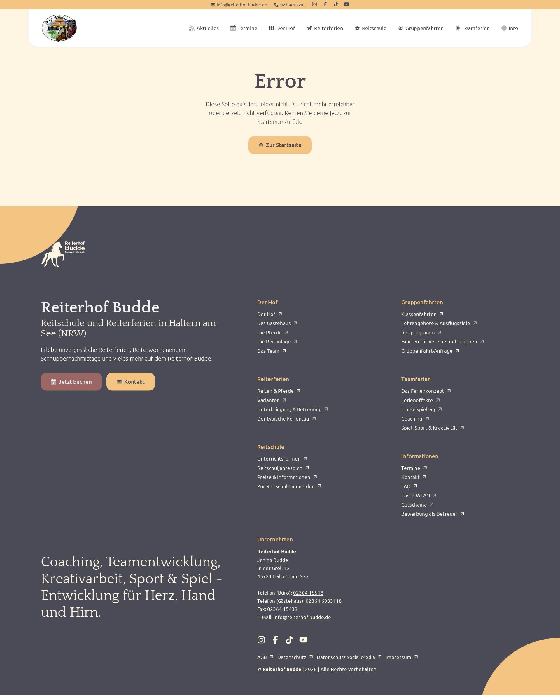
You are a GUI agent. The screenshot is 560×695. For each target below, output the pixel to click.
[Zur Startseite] (59, 28)
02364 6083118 (324, 600)
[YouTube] (346, 4)
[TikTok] (335, 4)
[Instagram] (314, 4)
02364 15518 (308, 592)
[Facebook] (325, 4)
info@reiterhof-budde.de (302, 617)
